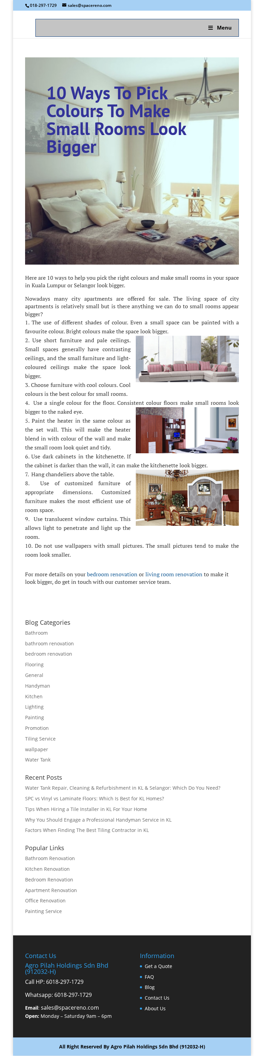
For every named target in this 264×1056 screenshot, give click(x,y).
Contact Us (157, 997)
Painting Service (43, 911)
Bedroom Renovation (49, 879)
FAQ (149, 977)
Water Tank (38, 759)
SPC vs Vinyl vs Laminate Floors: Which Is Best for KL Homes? (94, 798)
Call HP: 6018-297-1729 (54, 982)
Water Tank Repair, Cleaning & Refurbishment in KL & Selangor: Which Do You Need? (122, 788)
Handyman (37, 685)
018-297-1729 (43, 5)
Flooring (34, 664)
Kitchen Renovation (47, 869)
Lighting (34, 706)
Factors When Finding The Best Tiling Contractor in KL (87, 830)
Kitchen (34, 696)
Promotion (37, 728)
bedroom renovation (112, 574)
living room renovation (173, 574)
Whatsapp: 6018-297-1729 (58, 995)
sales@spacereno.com (70, 1007)
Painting (34, 717)
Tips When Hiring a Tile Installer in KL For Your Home (86, 809)
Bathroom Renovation (50, 858)
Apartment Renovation (51, 890)
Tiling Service (40, 738)
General (34, 675)
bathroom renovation (49, 643)
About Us (155, 1008)
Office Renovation (45, 900)
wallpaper (36, 749)
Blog (150, 987)
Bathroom (36, 633)
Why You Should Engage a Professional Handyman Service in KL (98, 819)
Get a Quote (158, 966)
